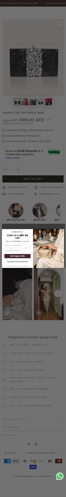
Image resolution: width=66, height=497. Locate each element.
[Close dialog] (62, 231)
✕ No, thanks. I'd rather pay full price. (17, 261)
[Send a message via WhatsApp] (60, 476)
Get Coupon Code (17, 256)
